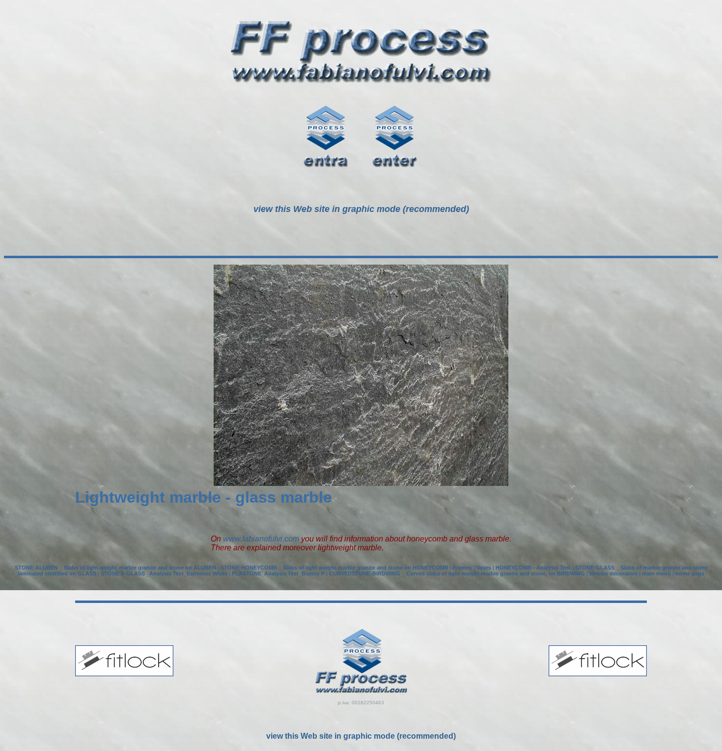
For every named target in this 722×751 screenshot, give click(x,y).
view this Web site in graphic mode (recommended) (361, 736)
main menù (656, 573)
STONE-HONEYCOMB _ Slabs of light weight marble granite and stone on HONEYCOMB (334, 568)
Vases (483, 568)
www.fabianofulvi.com (261, 539)
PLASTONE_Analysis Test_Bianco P (278, 573)
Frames (462, 568)
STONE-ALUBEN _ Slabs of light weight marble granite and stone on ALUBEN (115, 568)
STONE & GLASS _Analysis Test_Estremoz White (164, 573)
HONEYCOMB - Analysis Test (533, 568)
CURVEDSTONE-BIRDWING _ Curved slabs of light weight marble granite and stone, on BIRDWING (457, 573)
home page (689, 573)
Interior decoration (613, 573)
